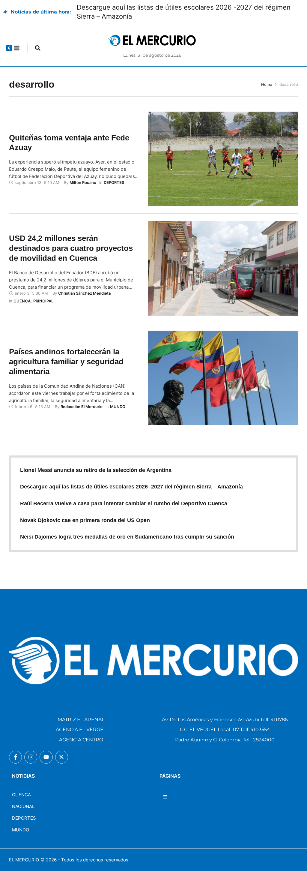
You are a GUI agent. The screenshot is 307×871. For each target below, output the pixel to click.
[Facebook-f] (15, 757)
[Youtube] (46, 757)
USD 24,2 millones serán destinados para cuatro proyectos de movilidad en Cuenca (71, 248)
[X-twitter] (61, 757)
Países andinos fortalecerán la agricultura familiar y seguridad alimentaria (66, 361)
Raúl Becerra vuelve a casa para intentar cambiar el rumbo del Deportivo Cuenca (123, 503)
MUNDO (20, 830)
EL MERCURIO (24, 860)
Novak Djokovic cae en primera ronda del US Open (85, 520)
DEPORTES (24, 818)
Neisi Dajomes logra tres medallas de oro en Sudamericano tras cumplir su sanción (127, 537)
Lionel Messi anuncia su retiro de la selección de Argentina (95, 470)
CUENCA (21, 794)
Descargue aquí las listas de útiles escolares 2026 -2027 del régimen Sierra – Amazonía (131, 487)
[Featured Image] (223, 159)
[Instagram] (30, 757)
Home (266, 84)
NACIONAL (23, 806)
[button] (9, 48)
